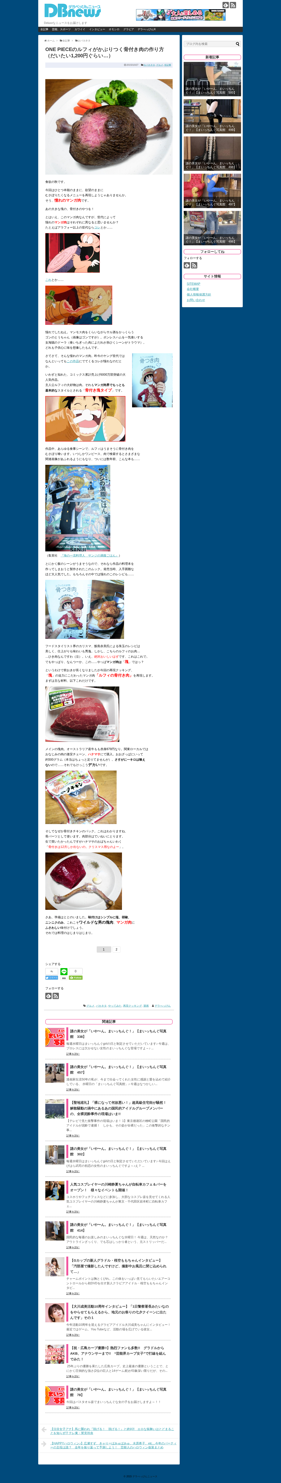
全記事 (44, 29)
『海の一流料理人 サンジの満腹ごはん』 (90, 555)
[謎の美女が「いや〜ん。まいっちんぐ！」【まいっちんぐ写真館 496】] (212, 228)
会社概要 (193, 289)
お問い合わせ (196, 300)
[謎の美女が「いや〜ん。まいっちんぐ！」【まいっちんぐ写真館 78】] (54, 1395)
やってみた (115, 1005)
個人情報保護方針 (199, 294)
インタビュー (97, 29)
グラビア (128, 29)
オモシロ (114, 29)
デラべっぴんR (147, 29)
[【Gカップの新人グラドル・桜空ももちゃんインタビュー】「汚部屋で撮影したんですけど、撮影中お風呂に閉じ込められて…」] (54, 1266)
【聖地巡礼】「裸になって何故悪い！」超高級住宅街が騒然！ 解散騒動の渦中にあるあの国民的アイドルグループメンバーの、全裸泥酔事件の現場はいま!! (118, 1108)
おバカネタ (149, 65)
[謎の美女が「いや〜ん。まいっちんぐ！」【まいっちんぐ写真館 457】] (54, 1073)
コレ (97, 227)
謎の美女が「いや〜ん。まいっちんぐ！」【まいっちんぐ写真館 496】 (211, 239)
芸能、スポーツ (61, 29)
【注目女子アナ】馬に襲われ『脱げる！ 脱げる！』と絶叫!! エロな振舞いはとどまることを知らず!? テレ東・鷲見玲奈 (112, 1431)
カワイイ (80, 29)
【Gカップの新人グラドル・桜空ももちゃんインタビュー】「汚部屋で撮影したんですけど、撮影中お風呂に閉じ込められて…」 (118, 1266)
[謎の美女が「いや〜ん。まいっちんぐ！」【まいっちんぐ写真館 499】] (212, 116)
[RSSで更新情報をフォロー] (233, 5)
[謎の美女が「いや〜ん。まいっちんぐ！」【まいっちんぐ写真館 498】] (212, 153)
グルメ (159, 65)
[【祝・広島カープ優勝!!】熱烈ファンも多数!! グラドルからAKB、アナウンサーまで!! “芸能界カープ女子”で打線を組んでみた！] (54, 1354)
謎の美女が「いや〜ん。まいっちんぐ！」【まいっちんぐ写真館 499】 (211, 127)
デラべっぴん (163, 1005)
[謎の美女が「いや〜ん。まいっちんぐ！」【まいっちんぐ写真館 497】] (212, 191)
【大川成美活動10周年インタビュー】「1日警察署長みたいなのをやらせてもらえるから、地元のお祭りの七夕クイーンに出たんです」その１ (119, 1312)
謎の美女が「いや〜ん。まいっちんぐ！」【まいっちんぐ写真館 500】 (211, 90)
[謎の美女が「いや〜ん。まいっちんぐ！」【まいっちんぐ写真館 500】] (212, 79)
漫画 (146, 1005)
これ (48, 279)
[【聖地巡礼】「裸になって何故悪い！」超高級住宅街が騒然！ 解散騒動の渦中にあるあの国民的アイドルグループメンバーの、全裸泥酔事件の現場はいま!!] (54, 1108)
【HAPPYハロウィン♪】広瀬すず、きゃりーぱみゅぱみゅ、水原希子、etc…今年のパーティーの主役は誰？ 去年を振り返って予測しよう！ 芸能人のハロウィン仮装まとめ (113, 1445)
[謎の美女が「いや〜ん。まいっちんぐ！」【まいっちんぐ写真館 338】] (54, 1037)
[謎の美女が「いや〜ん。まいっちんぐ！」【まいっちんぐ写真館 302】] (54, 1155)
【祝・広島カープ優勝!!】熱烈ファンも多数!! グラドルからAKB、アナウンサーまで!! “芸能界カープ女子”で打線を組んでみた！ (118, 1353)
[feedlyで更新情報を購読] (226, 5)
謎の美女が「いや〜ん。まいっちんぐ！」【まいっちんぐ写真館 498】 (211, 165)
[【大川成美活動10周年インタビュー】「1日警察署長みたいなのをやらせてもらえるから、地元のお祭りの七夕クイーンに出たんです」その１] (54, 1312)
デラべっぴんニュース (144, 1476)
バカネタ (101, 1005)
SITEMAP (193, 283)
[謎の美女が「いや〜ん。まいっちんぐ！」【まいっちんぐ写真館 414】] (54, 1231)
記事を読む (73, 1053)
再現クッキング (132, 1005)
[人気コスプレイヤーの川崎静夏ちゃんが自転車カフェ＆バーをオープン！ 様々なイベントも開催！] (54, 1190)
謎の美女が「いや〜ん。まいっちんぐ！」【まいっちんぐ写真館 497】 (211, 202)
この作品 (73, 361)
